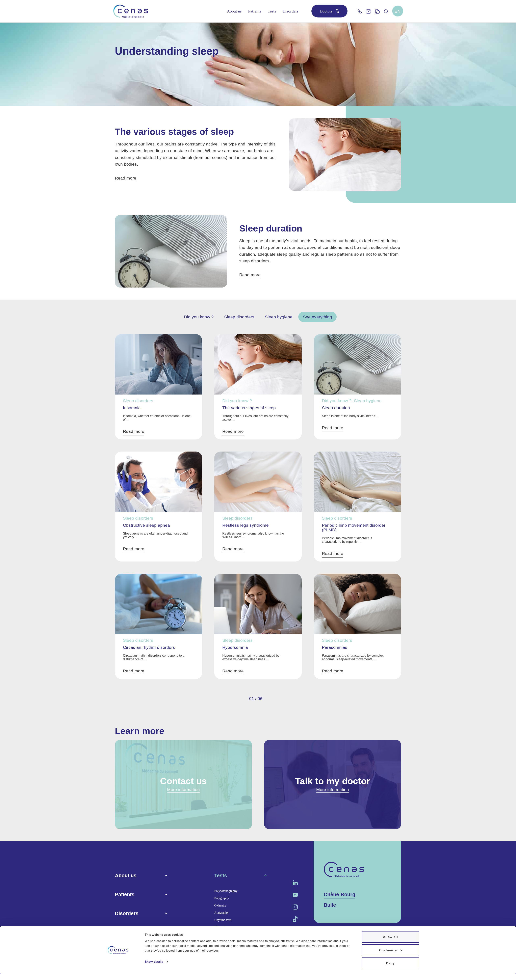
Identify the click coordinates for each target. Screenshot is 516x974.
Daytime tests (222, 920)
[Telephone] (360, 11)
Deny (390, 963)
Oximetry (220, 905)
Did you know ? (199, 317)
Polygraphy (221, 898)
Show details (154, 961)
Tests (272, 11)
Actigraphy (221, 912)
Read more (125, 178)
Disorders (291, 11)
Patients (254, 11)
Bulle (330, 905)
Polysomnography (225, 891)
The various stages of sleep (174, 132)
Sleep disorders (239, 317)
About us (234, 11)
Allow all (390, 937)
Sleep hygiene (278, 317)
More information (183, 789)
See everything (317, 317)
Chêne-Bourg (339, 894)
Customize (388, 950)
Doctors (326, 11)
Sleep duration (270, 228)
